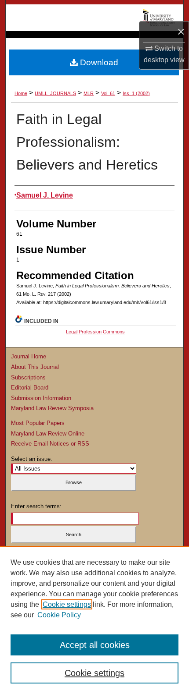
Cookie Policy (59, 615)
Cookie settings (67, 604)
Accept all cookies (95, 645)
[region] (94, 620)
